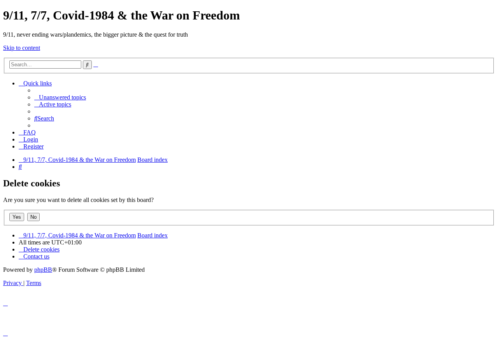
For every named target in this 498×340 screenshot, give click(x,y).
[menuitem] (60, 97)
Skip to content (21, 47)
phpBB (43, 269)
